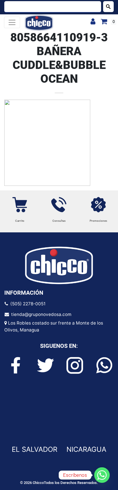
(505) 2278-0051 (27, 303)
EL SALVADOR (34, 449)
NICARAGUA (86, 449)
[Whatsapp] (102, 475)
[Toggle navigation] (12, 22)
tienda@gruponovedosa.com (40, 314)
